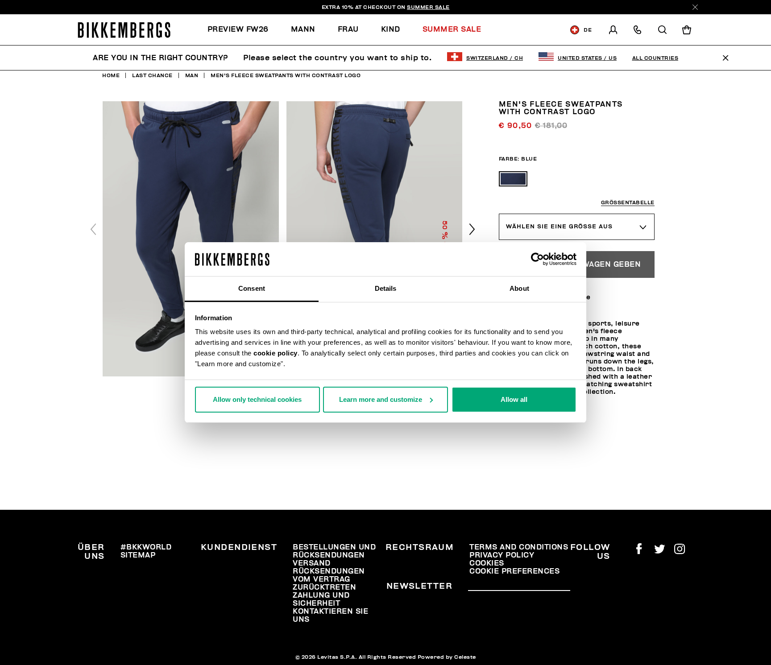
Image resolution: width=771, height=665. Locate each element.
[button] (472, 229)
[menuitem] (243, 29)
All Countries (655, 58)
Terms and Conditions (518, 547)
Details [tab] (386, 288)
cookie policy (275, 353)
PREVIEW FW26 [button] (238, 29)
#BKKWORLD (146, 547)
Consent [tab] (251, 288)
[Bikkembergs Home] (124, 30)
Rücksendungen (329, 571)
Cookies (486, 563)
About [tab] (519, 288)
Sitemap (138, 555)
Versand (312, 563)
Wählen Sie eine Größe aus (559, 226)
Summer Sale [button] (452, 29)
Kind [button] (390, 29)
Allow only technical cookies (257, 399)
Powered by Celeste (447, 657)
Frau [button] (348, 29)
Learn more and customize (380, 399)
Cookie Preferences (514, 571)
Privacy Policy (501, 555)
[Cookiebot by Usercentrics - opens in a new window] (537, 259)
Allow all (514, 399)
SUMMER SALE (428, 7)
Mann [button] (303, 29)
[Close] (695, 7)
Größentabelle (628, 202)
